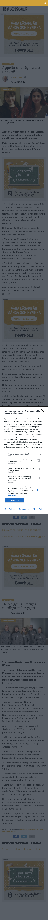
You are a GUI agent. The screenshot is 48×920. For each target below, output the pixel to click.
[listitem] (24, 455)
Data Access (24, 509)
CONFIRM (14, 500)
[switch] (38, 460)
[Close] (43, 411)
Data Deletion (10, 509)
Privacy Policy (38, 509)
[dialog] (24, 460)
